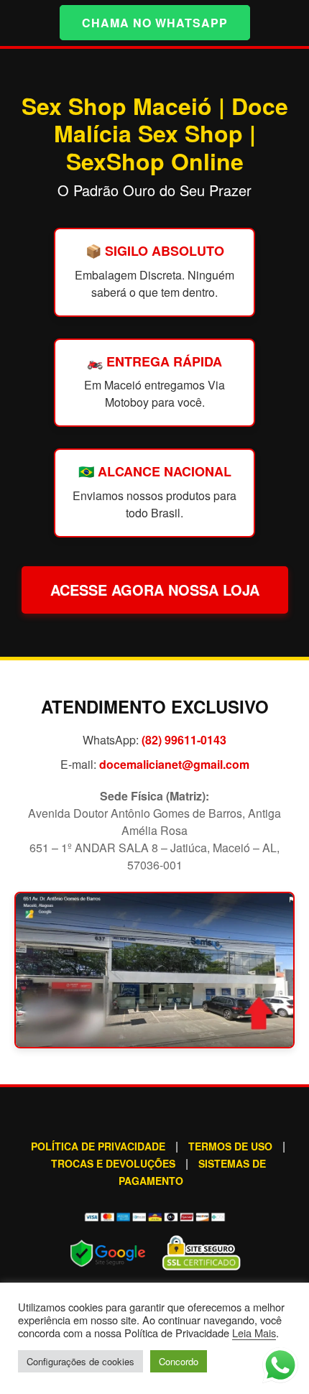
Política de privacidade (98, 1146)
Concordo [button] (178, 1361)
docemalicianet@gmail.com (174, 764)
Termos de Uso (230, 1146)
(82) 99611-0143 (184, 739)
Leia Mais (254, 1332)
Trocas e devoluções (113, 1163)
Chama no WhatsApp (155, 22)
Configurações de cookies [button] (80, 1361)
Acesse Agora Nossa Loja (154, 589)
